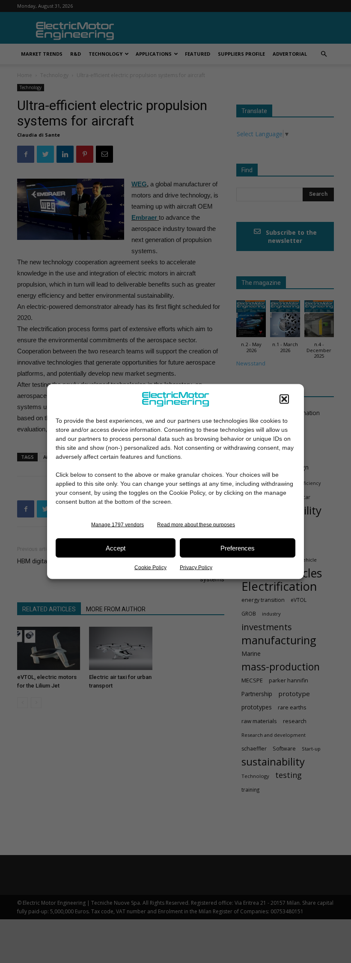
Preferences (237, 547)
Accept (115, 547)
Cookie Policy (150, 568)
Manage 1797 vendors (117, 525)
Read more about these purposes (196, 525)
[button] (284, 399)
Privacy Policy (196, 568)
